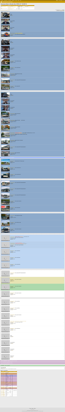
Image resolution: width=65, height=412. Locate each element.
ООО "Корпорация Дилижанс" (10, 6)
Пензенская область (12, 33)
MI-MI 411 (3, 382)
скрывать (61, 10)
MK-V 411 (3, 372)
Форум (32, 408)
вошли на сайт (3, 368)
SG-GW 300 (3, 386)
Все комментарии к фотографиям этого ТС (5, 10)
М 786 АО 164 (21, 33)
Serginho (12, 15)
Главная (30, 408)
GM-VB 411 (3, 390)
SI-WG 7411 (3, 392)
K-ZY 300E (3, 395)
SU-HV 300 (3, 376)
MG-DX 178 (3, 375)
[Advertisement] (32, 402)
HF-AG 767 (3, 381)
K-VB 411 (3, 391)
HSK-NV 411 (3, 388)
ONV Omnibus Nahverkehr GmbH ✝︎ (11, 8)
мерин (12, 35)
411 (1, 372)
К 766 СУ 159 (21, 236)
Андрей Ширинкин (13, 75)
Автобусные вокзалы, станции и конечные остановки (20, 133)
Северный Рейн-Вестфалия (4, 8)
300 (1, 373)
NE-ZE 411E (3, 394)
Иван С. (12, 169)
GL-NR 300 (3, 389)
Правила (35, 408)
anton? (12, 69)
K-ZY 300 (3, 380)
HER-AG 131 (3, 384)
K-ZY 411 (3, 374)
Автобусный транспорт (8, 1)
